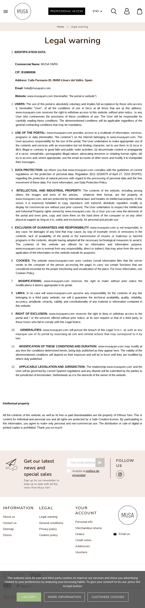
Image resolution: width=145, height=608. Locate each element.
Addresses (82, 546)
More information (64, 597)
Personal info (84, 522)
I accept (29, 597)
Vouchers (81, 552)
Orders (79, 534)
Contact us (10, 523)
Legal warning (48, 517)
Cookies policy (48, 535)
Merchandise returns (88, 528)
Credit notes (83, 540)
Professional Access (66, 11)
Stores (7, 535)
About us (9, 517)
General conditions (51, 523)
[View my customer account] (127, 11)
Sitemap (8, 529)
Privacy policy (48, 529)
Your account (86, 510)
